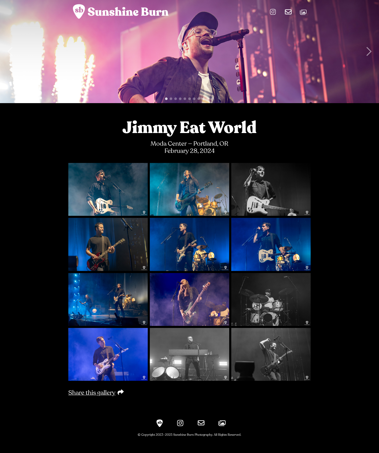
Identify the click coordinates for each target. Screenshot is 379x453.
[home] (119, 11)
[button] (10, 51)
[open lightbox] (108, 189)
